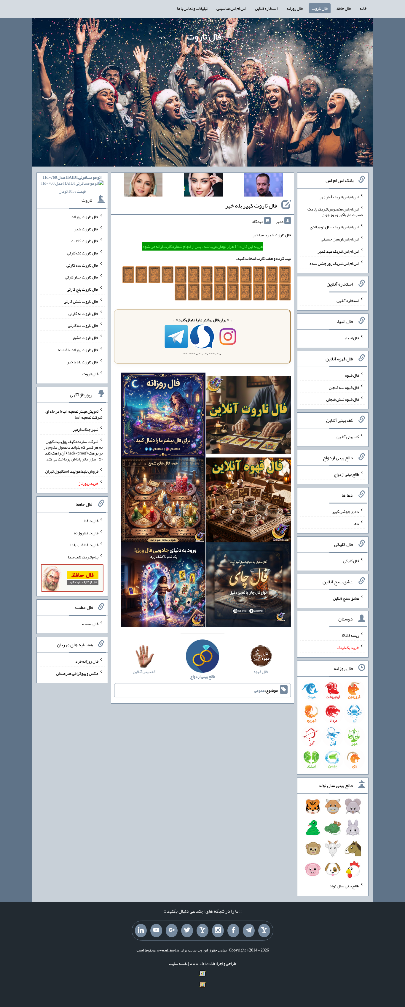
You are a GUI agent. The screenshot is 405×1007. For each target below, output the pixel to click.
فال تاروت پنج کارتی (82, 289)
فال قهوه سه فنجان (344, 387)
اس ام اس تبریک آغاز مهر (339, 197)
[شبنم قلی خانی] (143, 186)
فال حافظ (344, 8)
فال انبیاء (352, 338)
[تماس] (202, 931)
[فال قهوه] (248, 501)
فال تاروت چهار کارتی (81, 277)
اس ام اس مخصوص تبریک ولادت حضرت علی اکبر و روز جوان (335, 212)
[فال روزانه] (163, 416)
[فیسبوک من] (233, 931)
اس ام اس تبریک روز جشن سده (334, 263)
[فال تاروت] (248, 416)
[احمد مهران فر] (263, 186)
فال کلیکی (351, 561)
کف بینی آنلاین (348, 437)
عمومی (259, 690)
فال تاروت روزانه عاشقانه (78, 350)
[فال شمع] (163, 501)
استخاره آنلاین (266, 8)
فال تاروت (320, 8)
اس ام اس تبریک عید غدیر (338, 251)
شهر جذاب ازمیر (85, 429)
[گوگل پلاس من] (172, 931)
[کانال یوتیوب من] (156, 931)
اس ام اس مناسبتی (231, 8)
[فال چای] (248, 586)
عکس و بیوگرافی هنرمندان (77, 673)
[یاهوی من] (264, 931)
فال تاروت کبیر (86, 228)
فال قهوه (352, 375)
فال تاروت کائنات (84, 241)
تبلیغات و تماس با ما (192, 8)
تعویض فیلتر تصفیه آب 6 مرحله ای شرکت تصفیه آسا (74, 414)
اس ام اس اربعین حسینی (340, 239)
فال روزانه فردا (86, 661)
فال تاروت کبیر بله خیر (251, 205)
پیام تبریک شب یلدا (83, 557)
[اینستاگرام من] (218, 931)
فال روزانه (294, 8)
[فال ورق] (163, 586)
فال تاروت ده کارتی (83, 325)
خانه (363, 8)
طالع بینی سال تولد (344, 886)
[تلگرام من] (249, 931)
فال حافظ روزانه (86, 532)
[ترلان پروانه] (203, 186)
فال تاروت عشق (85, 337)
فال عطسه (90, 624)
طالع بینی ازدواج (346, 474)
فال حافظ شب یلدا (84, 545)
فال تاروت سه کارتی (82, 265)
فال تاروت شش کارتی (81, 301)
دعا (356, 523)
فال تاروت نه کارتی (83, 313)
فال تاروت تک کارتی (82, 253)
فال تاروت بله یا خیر (82, 361)
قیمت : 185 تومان (72, 184)
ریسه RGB (350, 635)
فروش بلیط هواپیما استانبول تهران (71, 471)
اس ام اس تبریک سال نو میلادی (334, 227)
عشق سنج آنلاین (346, 598)
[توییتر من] (187, 931)
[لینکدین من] (141, 931)
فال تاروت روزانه (84, 217)
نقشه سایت (178, 963)
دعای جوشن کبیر (345, 511)
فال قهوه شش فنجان (342, 399)
